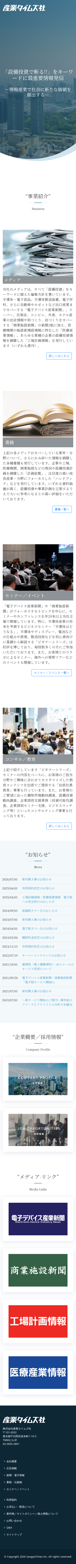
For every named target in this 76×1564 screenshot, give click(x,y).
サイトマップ (14, 1534)
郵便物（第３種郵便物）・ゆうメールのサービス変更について (48, 966)
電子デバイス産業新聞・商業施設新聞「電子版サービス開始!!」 (47, 980)
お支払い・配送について (20, 1506)
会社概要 (11, 1461)
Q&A (9, 1527)
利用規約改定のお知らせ (38, 888)
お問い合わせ (14, 1520)
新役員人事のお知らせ (37, 879)
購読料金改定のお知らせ (38, 937)
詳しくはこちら (59, 356)
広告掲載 (11, 1468)
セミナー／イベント (18, 1489)
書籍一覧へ (62, 509)
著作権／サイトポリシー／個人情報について (32, 1513)
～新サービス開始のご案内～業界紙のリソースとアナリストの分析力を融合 (47, 1002)
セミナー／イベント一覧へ (51, 673)
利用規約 (11, 1499)
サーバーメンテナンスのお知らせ (44, 955)
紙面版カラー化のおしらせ (40, 910)
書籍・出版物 (14, 1482)
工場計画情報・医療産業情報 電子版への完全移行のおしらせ (47, 899)
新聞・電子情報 (15, 1475)
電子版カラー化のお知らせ (40, 928)
